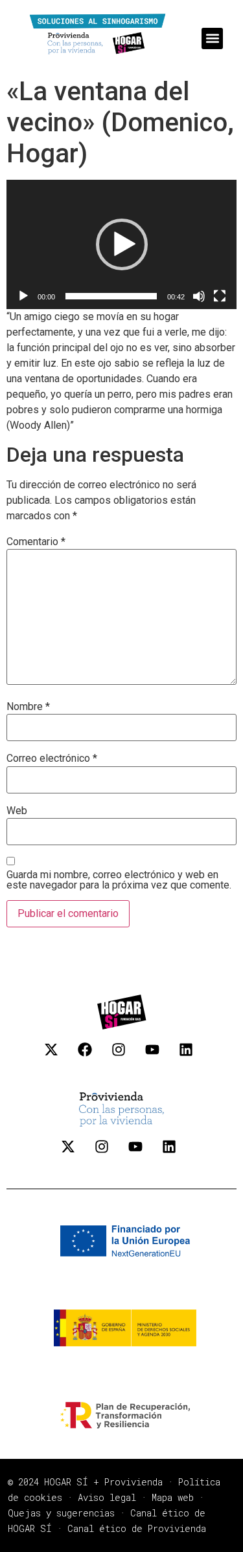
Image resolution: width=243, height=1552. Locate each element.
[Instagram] (125, 1056)
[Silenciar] (198, 296)
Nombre (28, 707)
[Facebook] (92, 1056)
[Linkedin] (193, 1056)
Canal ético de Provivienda (136, 1528)
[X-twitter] (58, 1056)
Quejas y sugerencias (61, 1513)
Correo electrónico (51, 758)
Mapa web (173, 1497)
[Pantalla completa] (219, 296)
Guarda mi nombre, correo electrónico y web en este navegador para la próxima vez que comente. (118, 880)
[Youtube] (159, 1056)
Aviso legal (107, 1497)
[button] (212, 38)
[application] (121, 244)
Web (16, 811)
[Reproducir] (23, 296)
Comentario (35, 542)
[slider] (111, 296)
